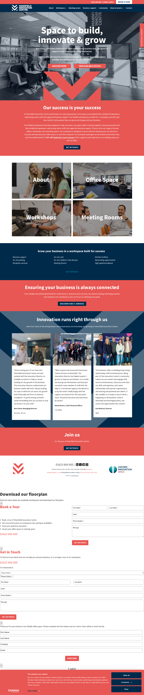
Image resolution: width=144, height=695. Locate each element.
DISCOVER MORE (59, 66)
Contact (129, 8)
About (51, 8)
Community (103, 8)
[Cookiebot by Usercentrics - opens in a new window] (13, 690)
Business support (89, 8)
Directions (89, 469)
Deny (126, 689)
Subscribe (72, 658)
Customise (125, 682)
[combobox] (6, 576)
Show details (32, 691)
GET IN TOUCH (80, 542)
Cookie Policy (93, 472)
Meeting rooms (74, 8)
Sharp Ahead (74, 475)
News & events (116, 8)
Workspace (60, 8)
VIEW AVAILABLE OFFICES (90, 66)
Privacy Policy (84, 472)
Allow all (126, 675)
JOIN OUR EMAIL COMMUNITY (142, 37)
